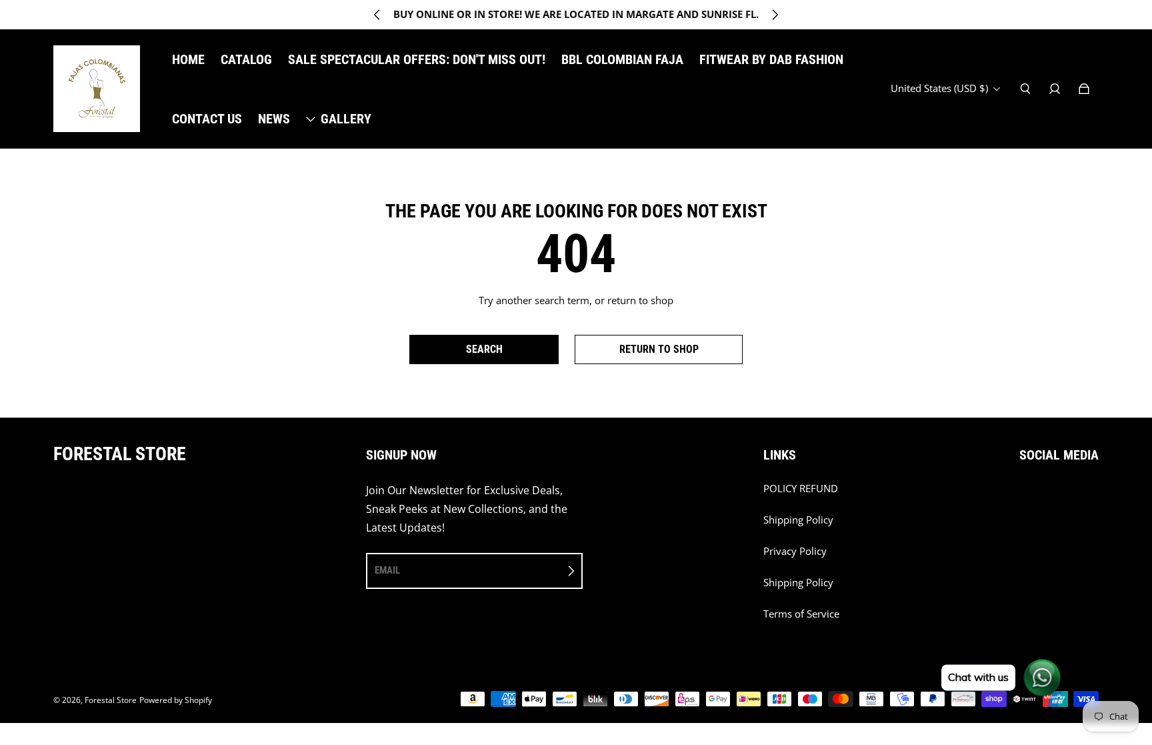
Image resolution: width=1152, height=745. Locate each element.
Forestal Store (111, 700)
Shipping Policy (798, 520)
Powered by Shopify (175, 700)
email (387, 570)
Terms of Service (801, 614)
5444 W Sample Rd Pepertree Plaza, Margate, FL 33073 (576, 14)
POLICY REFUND (800, 489)
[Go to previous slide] (377, 14)
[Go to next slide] (775, 14)
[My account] (1054, 88)
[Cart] (1084, 88)
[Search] (1025, 88)
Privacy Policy (795, 551)
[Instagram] (1023, 495)
